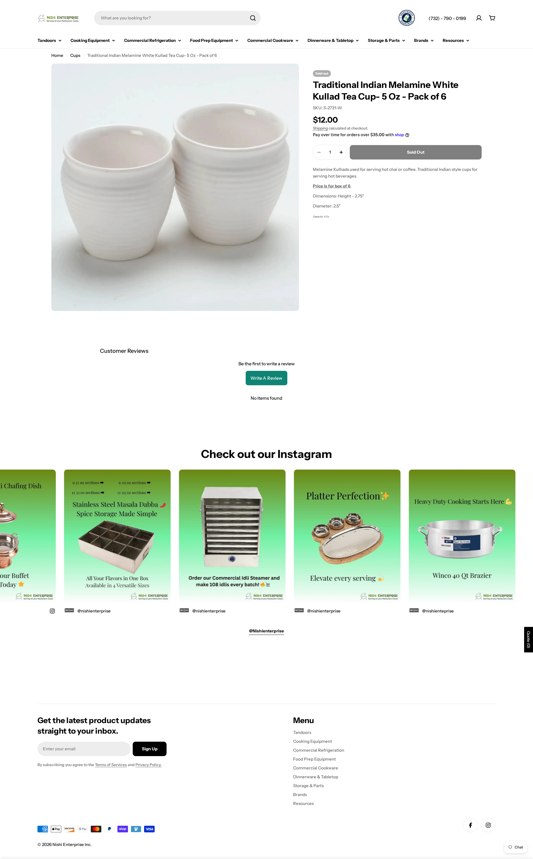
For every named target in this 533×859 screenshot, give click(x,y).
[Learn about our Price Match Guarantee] (406, 18)
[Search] (253, 18)
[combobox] (177, 18)
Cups (75, 55)
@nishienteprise (420, 611)
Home (57, 55)
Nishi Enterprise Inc (71, 844)
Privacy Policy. (148, 764)
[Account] (479, 18)
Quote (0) (528, 639)
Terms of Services (111, 764)
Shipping (320, 128)
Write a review (266, 378)
